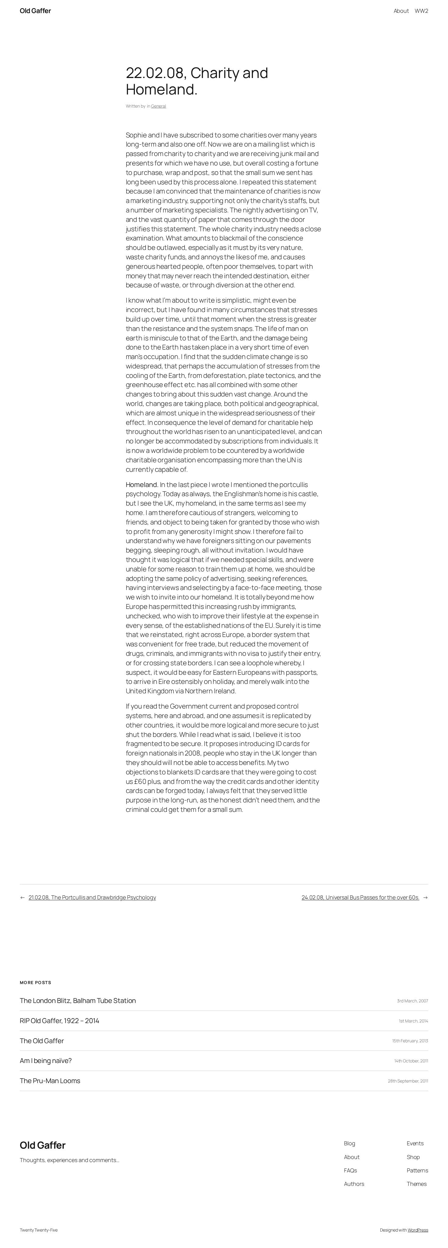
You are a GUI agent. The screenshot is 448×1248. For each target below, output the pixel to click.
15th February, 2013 (410, 1041)
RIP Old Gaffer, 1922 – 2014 (59, 1021)
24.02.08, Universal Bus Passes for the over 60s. (360, 897)
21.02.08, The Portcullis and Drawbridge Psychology (92, 897)
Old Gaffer (35, 10)
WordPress (418, 1230)
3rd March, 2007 (412, 1001)
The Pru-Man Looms (50, 1081)
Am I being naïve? (46, 1061)
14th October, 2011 (411, 1061)
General (158, 106)
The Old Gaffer (42, 1041)
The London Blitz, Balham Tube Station (78, 1000)
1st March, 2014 (413, 1021)
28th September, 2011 (408, 1081)
